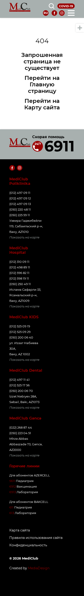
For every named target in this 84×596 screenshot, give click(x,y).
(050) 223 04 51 (20, 433)
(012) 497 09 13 (20, 204)
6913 (12, 492)
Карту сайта (42, 107)
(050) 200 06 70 (21, 391)
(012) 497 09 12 (20, 198)
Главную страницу (42, 87)
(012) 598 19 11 (19, 278)
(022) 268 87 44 (20, 427)
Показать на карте (24, 237)
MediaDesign (38, 568)
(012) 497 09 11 (19, 193)
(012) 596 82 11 (19, 273)
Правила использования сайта (36, 538)
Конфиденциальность (28, 545)
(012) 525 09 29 (20, 332)
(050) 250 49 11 (20, 284)
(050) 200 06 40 (21, 337)
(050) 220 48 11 (20, 209)
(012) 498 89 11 (19, 267)
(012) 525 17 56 (19, 385)
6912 (12, 486)
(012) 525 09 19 (19, 326)
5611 (12, 481)
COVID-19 (66, 6)
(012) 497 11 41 (19, 379)
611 (11, 507)
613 (11, 513)
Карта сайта (19, 530)
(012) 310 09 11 (19, 262)
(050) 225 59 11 (19, 215)
